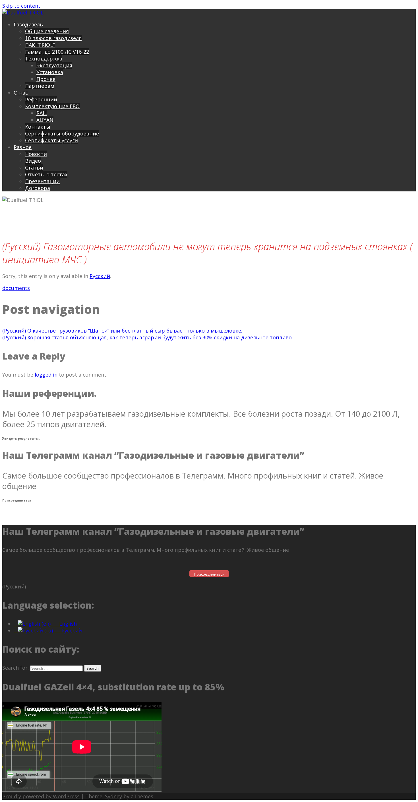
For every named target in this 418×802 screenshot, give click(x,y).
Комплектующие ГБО (52, 106)
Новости (36, 154)
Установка (49, 72)
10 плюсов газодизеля (53, 38)
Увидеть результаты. (21, 438)
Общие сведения (47, 31)
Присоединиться (16, 500)
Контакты (37, 126)
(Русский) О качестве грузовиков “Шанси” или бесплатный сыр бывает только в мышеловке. (122, 330)
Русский (100, 276)
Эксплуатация (54, 65)
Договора (37, 188)
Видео (33, 160)
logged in (46, 374)
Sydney (113, 796)
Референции (41, 99)
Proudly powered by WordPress (41, 796)
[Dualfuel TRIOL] (23, 12)
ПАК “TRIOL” (40, 44)
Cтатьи (34, 167)
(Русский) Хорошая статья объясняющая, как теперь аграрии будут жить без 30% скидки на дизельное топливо (147, 337)
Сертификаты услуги (51, 140)
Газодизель (28, 24)
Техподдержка (43, 58)
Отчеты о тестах (46, 174)
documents (16, 288)
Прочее (45, 79)
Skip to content (21, 5)
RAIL (41, 113)
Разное (23, 147)
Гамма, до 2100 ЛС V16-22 (57, 51)
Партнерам (39, 85)
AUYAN (44, 119)
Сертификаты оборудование (62, 133)
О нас (21, 92)
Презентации (42, 181)
